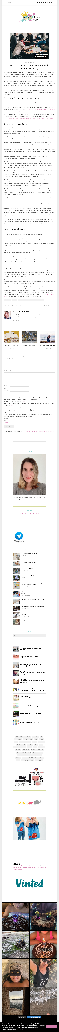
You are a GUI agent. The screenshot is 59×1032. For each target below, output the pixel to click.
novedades (35, 752)
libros (35, 747)
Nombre (5, 385)
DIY (25, 744)
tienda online (25, 760)
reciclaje (25, 757)
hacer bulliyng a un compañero (44, 259)
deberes (15, 300)
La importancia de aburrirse (28, 620)
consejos (28, 741)
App (41, 736)
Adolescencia (29, 62)
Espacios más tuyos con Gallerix (29, 553)
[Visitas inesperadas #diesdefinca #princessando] (15, 944)
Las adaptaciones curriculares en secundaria (32, 606)
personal (19, 755)
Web (4, 393)
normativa (40, 300)
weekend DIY (39, 760)
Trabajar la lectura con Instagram (29, 562)
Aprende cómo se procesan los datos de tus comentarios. (40, 431)
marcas (33, 749)
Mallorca (18, 749)
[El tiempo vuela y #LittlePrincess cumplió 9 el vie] (15, 916)
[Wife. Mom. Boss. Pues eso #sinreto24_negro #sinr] (43, 973)
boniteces (21, 741)
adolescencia (7, 300)
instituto (34, 300)
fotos (41, 744)
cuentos (35, 741)
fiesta (36, 744)
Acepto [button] (51, 1026)
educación (27, 300)
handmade (16, 747)
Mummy (18, 752)
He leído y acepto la (6, 421)
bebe (31, 739)
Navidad (24, 752)
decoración (19, 744)
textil (18, 760)
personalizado (27, 755)
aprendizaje (18, 739)
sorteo (41, 757)
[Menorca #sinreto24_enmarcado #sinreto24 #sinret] (15, 1001)
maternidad (40, 749)
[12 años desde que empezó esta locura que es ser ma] (43, 916)
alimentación (36, 736)
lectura (29, 747)
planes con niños (37, 755)
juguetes (23, 747)
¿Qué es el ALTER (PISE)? (29, 345)
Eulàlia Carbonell (22, 305)
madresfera (42, 747)
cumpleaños (41, 741)
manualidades (25, 749)
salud (36, 757)
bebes (35, 739)
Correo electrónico (6, 389)
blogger (41, 739)
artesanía (25, 739)
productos (17, 757)
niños (29, 752)
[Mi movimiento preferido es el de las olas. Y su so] (43, 1001)
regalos (31, 757)
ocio (41, 752)
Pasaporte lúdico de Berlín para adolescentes (32, 575)
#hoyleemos (19, 736)
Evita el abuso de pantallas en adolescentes (44, 356)
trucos (32, 760)
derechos (21, 300)
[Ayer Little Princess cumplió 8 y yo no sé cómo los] (43, 944)
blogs (15, 741)
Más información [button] (21, 1029)
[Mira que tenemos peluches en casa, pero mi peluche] (15, 973)
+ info (24, 401)
